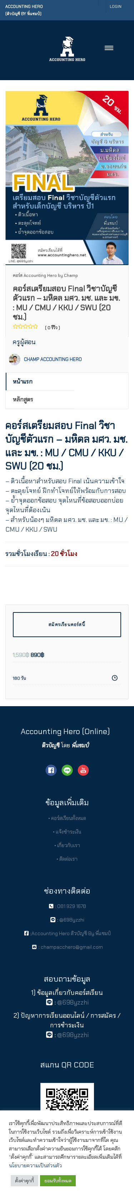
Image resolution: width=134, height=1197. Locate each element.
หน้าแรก (23, 381)
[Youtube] (83, 769)
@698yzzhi (71, 920)
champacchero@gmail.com (71, 947)
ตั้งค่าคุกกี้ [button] (24, 1181)
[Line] (67, 769)
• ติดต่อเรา (67, 859)
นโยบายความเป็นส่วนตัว (35, 1165)
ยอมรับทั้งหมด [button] (57, 1181)
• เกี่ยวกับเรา (67, 845)
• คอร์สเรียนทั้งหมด (67, 818)
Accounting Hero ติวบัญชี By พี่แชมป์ (71, 933)
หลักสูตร (23, 399)
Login (115, 6)
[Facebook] (51, 769)
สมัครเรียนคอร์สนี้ (67, 624)
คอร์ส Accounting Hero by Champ (45, 275)
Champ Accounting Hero (53, 359)
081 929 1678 (71, 906)
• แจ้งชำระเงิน (67, 832)
